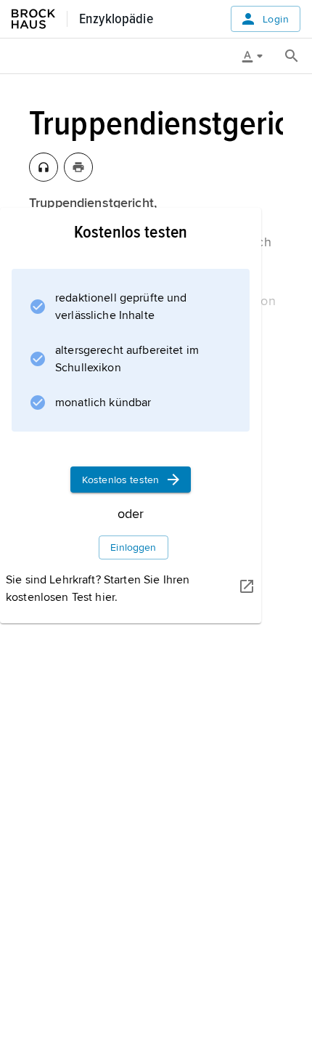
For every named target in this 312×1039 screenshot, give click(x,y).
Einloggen (133, 547)
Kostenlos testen (120, 480)
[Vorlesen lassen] (43, 167)
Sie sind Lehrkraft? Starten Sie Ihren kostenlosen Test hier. (97, 589)
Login (276, 19)
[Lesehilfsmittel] (257, 56)
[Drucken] (78, 167)
